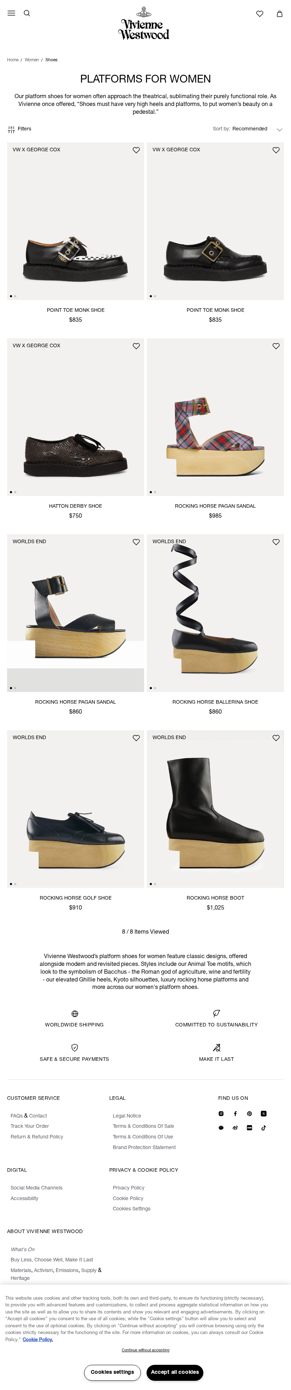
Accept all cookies (175, 1372)
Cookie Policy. (38, 1340)
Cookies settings (112, 1372)
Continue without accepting (145, 1350)
